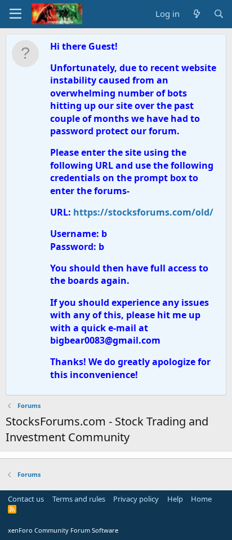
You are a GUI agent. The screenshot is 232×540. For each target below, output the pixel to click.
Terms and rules (78, 499)
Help (175, 499)
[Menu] (15, 14)
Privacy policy (136, 499)
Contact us (26, 499)
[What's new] (196, 13)
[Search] (219, 13)
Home (201, 499)
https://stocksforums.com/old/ (143, 212)
